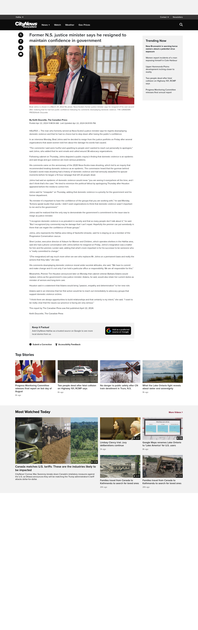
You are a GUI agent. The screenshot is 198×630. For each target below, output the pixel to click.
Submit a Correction (42, 344)
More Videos (175, 412)
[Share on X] (20, 34)
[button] (164, 17)
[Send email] (20, 54)
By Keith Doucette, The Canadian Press (48, 120)
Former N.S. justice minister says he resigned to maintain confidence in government (77, 37)
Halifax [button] (18, 17)
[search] (181, 25)
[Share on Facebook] (20, 41)
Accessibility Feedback (69, 344)
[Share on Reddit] (20, 47)
